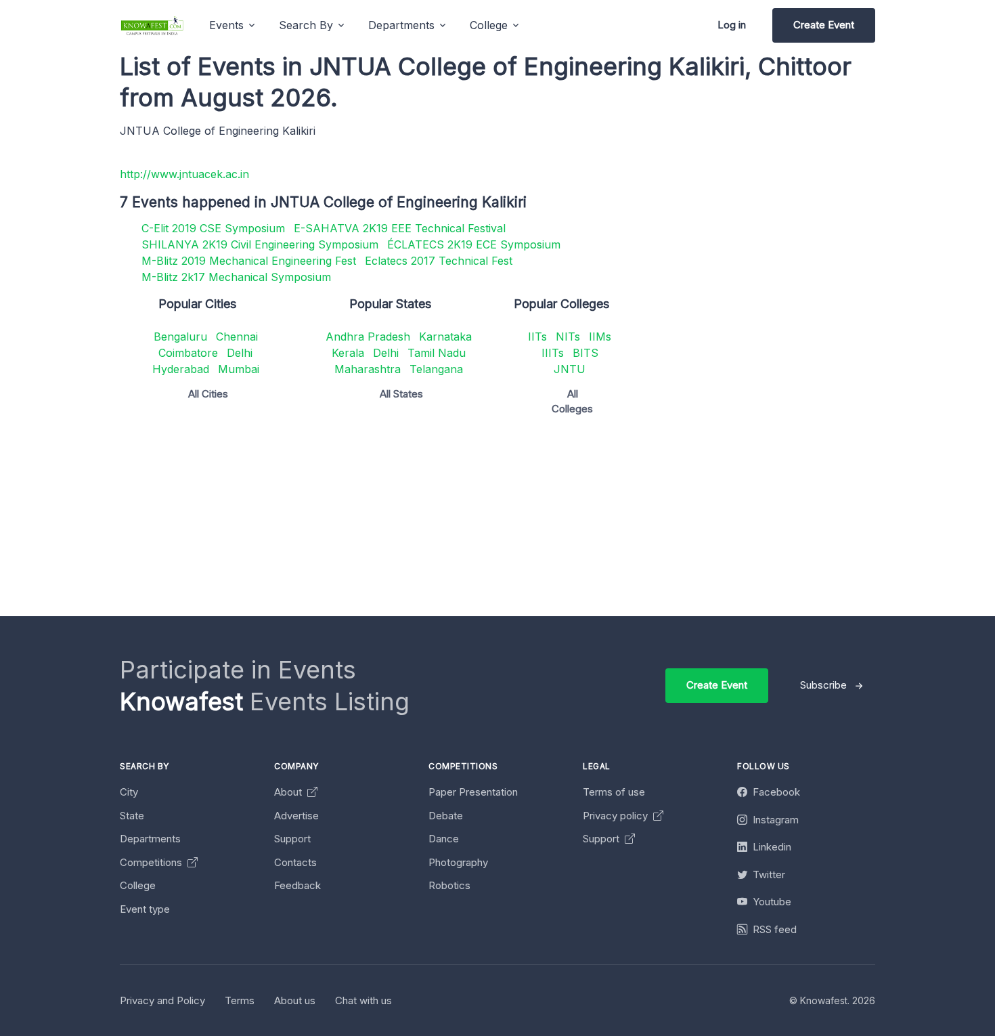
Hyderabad (180, 369)
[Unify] (152, 25)
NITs (568, 336)
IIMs (600, 336)
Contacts (295, 862)
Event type (145, 909)
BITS (585, 353)
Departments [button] (401, 25)
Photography (458, 862)
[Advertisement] (526, 521)
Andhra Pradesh (368, 336)
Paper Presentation (473, 791)
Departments (150, 838)
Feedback (297, 885)
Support (292, 838)
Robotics (449, 885)
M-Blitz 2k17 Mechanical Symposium (236, 277)
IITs (537, 336)
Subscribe (823, 684)
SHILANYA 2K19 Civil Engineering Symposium (259, 244)
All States (401, 393)
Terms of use (614, 791)
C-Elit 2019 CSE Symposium (213, 228)
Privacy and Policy (162, 1000)
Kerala (348, 353)
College (138, 885)
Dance (443, 838)
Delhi (239, 353)
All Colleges (572, 401)
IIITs (552, 353)
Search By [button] (306, 25)
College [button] (489, 25)
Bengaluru (180, 336)
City (129, 791)
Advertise (296, 815)
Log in (731, 24)
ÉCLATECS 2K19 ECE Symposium (473, 244)
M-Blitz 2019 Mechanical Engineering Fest (248, 260)
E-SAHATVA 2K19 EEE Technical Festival (400, 228)
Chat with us (363, 1000)
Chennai (237, 336)
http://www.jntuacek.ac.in (184, 174)
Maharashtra (367, 369)
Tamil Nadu (436, 353)
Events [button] (226, 25)
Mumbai (238, 369)
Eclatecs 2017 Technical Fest (438, 260)
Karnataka (445, 336)
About (289, 791)
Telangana (436, 369)
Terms (240, 1000)
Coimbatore (188, 353)
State (132, 815)
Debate (445, 815)
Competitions (152, 862)
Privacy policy (616, 815)
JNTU (569, 369)
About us (294, 1000)
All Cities (208, 393)
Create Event (823, 24)
